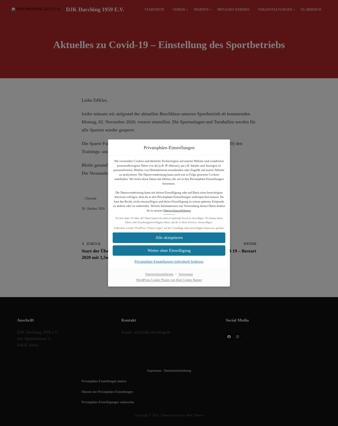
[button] (169, 237)
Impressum (186, 274)
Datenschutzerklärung (177, 210)
